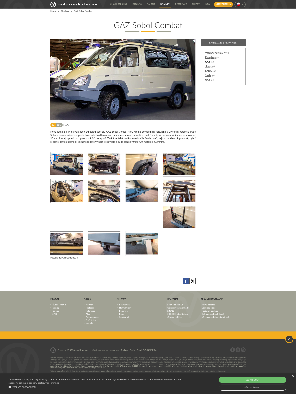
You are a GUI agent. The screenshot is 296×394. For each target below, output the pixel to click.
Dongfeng (210, 57)
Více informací (52, 382)
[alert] (148, 383)
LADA (208, 70)
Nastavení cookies (210, 310)
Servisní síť (124, 317)
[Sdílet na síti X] (192, 280)
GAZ (207, 61)
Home (53, 11)
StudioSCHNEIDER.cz (147, 350)
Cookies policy (208, 307)
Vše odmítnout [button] (252, 387)
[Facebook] (232, 351)
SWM (208, 75)
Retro (121, 313)
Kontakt (89, 323)
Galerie (55, 310)
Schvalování (124, 304)
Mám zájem (222, 4)
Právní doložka (208, 304)
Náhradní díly (125, 307)
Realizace (90, 307)
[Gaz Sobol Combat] (66, 163)
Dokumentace (92, 317)
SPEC (54, 313)
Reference (90, 310)
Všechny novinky (214, 52)
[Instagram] (243, 351)
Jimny (208, 66)
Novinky (65, 11)
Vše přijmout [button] (253, 380)
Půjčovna (123, 310)
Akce (88, 313)
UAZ (207, 79)
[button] (99, 386)
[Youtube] (238, 351)
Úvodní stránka (59, 304)
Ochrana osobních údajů (213, 313)
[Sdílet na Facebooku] (186, 280)
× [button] (293, 376)
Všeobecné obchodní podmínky (216, 317)
